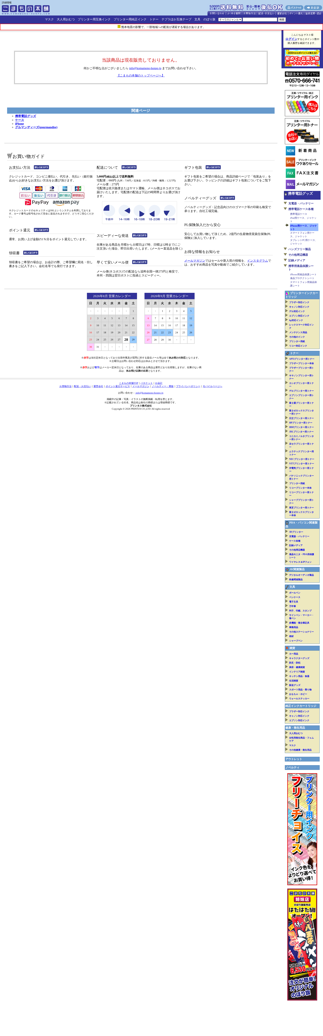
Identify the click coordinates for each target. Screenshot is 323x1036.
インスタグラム (257, 260)
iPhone (19, 123)
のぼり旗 (209, 19)
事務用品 (293, 627)
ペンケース (294, 597)
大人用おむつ (66, 19)
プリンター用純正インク (130, 19)
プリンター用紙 (297, 341)
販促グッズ (294, 685)
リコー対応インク (298, 346)
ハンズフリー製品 (299, 249)
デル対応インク (297, 311)
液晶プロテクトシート (302, 278)
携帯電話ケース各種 (301, 209)
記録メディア (296, 260)
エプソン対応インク (299, 315)
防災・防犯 (294, 662)
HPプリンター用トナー (300, 422)
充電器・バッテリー (301, 203)
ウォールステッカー (299, 698)
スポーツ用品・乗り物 (300, 689)
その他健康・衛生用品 (300, 750)
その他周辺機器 (298, 254)
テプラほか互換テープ (176, 19)
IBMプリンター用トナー (301, 427)
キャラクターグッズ (299, 658)
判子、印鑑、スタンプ (300, 610)
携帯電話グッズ (25, 116)
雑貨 (292, 647)
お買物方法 (65, 386)
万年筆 (292, 606)
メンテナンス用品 (298, 332)
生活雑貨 (293, 680)
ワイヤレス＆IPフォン (300, 562)
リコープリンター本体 (300, 488)
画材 (291, 636)
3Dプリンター (296, 532)
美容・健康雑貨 (297, 667)
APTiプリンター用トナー (301, 359)
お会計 (158, 383)
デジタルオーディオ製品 (301, 575)
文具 (197, 19)
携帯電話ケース (298, 214)
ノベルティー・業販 (163, 386)
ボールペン (294, 592)
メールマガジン (194, 260)
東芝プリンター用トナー (301, 507)
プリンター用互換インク (94, 19)
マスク (49, 19)
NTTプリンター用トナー (301, 463)
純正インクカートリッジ (300, 705)
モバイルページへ (212, 386)
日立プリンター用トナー (301, 418)
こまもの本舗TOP (128, 383)
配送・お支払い (82, 386)
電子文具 (293, 601)
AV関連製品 (297, 569)
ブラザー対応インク (299, 302)
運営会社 (98, 386)
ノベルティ (292, 767)
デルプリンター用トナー (301, 391)
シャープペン (296, 640)
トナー (154, 19)
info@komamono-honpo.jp (145, 68)
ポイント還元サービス (118, 386)
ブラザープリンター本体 (301, 363)
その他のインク (297, 337)
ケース (19, 119)
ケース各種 (294, 541)
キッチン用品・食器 (299, 676)
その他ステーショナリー (301, 631)
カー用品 (293, 653)
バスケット (147, 383)
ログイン (291, 38)
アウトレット (293, 759)
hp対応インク (296, 320)
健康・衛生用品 (295, 727)
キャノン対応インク (299, 307)
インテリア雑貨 (297, 671)
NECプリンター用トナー (301, 459)
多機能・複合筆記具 (299, 622)
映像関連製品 (296, 579)
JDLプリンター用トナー (301, 431)
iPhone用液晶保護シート (303, 274)
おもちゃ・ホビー (298, 694)
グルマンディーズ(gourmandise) (36, 127)
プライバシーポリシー (188, 386)
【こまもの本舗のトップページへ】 (141, 75)
